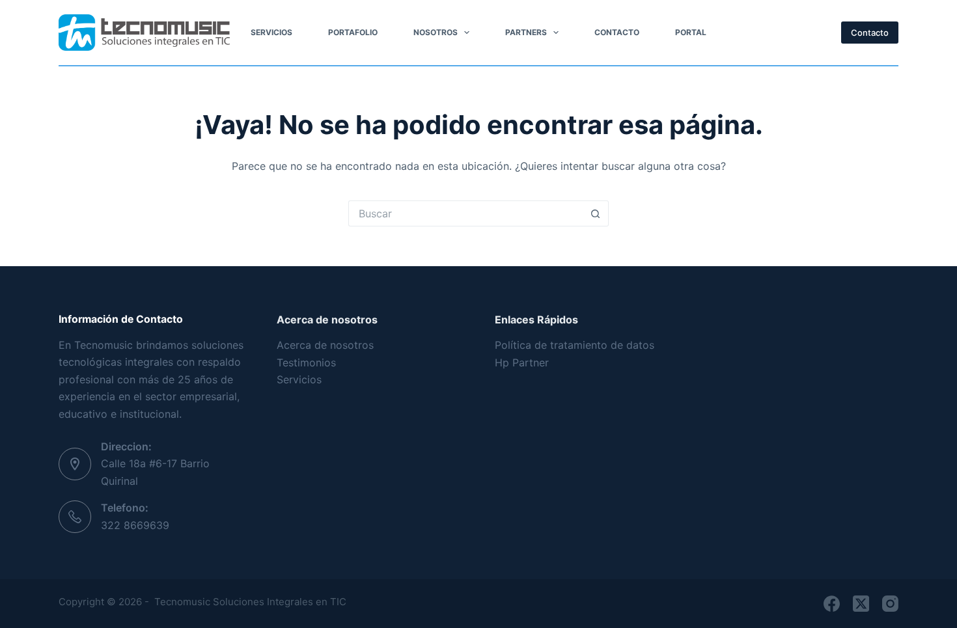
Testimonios (306, 362)
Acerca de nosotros (325, 344)
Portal (690, 32)
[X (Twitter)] (861, 603)
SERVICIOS (271, 32)
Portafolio (353, 32)
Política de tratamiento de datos (574, 344)
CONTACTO (616, 32)
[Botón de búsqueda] (596, 213)
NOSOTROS (435, 32)
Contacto (870, 32)
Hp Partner (523, 362)
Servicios (299, 379)
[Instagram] (890, 603)
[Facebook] (832, 603)
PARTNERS (526, 32)
